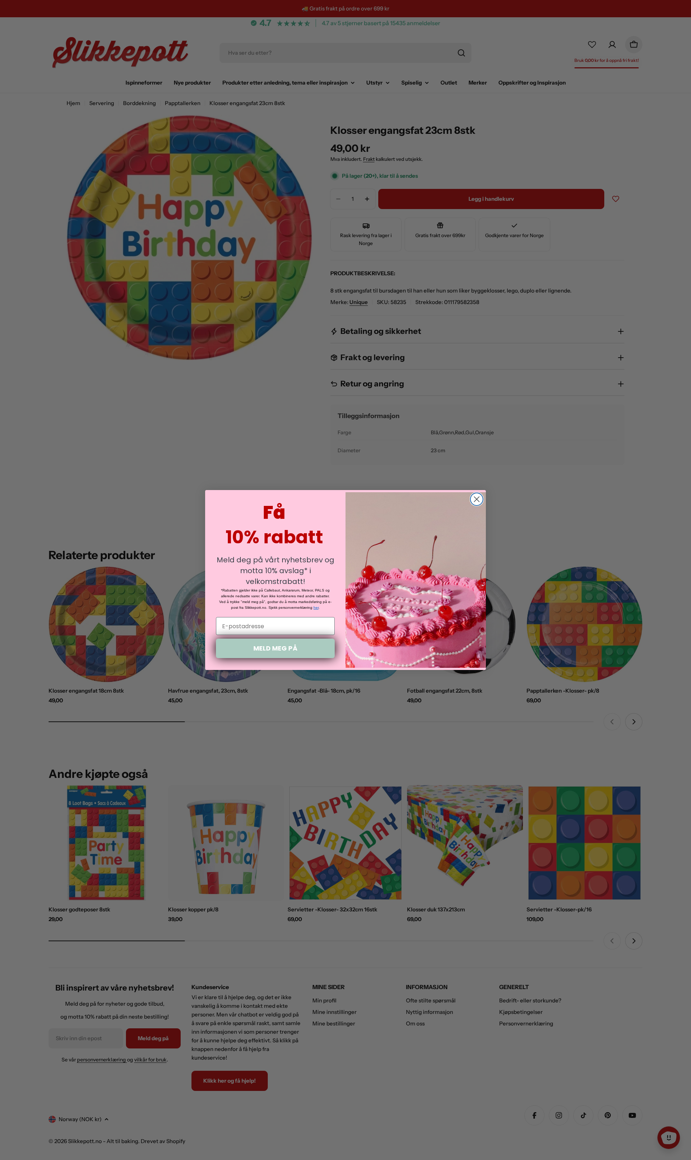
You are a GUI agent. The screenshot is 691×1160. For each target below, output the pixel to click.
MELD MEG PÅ (275, 648)
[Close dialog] (476, 499)
